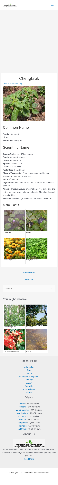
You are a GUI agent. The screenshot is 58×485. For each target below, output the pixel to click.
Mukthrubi (21, 429)
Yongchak (22, 416)
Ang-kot (29, 380)
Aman (29, 373)
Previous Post (29, 272)
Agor (29, 370)
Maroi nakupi (22, 413)
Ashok (29, 392)
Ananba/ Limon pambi (29, 376)
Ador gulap (29, 367)
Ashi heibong (29, 389)
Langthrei (22, 422)
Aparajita (29, 386)
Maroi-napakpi (22, 410)
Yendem (22, 407)
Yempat (22, 419)
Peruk (22, 404)
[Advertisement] (29, 40)
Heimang (22, 426)
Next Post (29, 279)
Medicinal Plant (11, 83)
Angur (29, 383)
